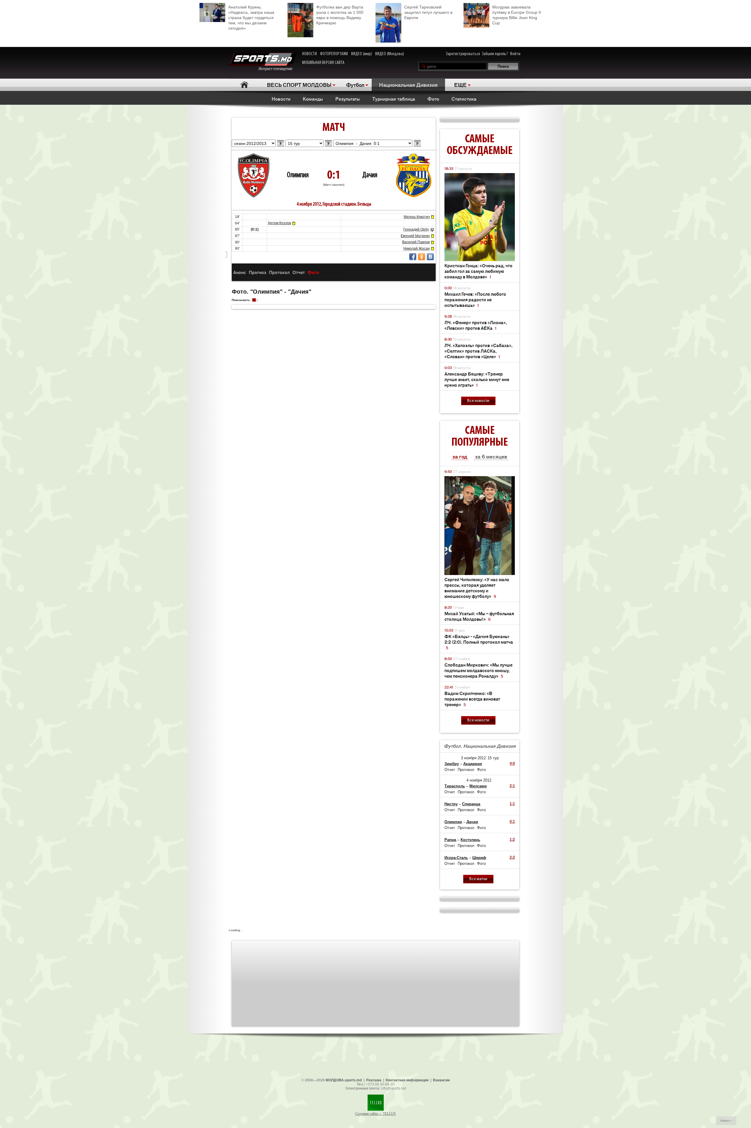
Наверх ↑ (726, 1120)
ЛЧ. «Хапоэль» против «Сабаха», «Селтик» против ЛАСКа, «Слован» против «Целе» (478, 350)
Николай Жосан (416, 248)
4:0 (512, 763)
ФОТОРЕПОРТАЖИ (334, 54)
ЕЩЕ (460, 84)
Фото (433, 98)
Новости (281, 98)
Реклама (373, 1080)
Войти (515, 54)
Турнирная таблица (393, 98)
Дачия (369, 175)
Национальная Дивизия (408, 84)
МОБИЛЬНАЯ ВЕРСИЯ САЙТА (323, 62)
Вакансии (441, 1080)
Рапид (450, 840)
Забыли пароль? (495, 54)
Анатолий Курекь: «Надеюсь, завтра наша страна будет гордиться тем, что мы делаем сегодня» (251, 18)
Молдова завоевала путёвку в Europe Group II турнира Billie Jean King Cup (516, 15)
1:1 (512, 803)
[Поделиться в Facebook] (412, 256)
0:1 (512, 821)
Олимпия (298, 175)
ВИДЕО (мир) (361, 54)
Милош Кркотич (417, 217)
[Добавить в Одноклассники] (421, 256)
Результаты (347, 98)
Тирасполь (454, 786)
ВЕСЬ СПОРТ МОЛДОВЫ (299, 84)
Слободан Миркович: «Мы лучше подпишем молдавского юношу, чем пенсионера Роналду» (478, 670)
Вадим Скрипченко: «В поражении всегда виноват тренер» (472, 698)
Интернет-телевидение (277, 69)
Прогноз (257, 272)
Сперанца (471, 804)
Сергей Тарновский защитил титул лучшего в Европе (428, 12)
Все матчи (478, 879)
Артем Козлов (279, 223)
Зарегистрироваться (463, 54)
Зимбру (451, 764)
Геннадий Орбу (416, 229)
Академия (472, 764)
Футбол (355, 84)
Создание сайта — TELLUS (375, 1114)
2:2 (512, 857)
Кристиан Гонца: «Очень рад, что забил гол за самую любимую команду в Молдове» (478, 271)
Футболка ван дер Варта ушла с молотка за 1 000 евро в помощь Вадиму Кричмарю (339, 15)
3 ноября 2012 (473, 758)
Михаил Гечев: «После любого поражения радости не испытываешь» (475, 299)
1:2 (512, 839)
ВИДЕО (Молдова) (389, 54)
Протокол (279, 272)
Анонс (239, 272)
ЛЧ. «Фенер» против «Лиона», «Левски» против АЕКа (475, 325)
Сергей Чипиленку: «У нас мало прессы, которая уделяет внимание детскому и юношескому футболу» (476, 587)
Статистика (463, 98)
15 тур (493, 758)
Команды (313, 98)
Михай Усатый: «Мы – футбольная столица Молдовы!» (479, 616)
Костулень (470, 840)
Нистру (451, 804)
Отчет (298, 272)
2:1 (512, 786)
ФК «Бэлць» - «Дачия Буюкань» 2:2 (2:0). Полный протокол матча (478, 641)
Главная (244, 84)
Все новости (478, 401)
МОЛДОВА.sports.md (344, 1080)
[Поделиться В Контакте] (430, 256)
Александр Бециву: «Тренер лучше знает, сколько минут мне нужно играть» (476, 379)
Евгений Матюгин (415, 236)
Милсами (478, 786)
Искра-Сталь (456, 857)
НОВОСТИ (309, 54)
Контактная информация (407, 1080)
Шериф (479, 857)
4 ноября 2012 (478, 780)
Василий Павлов (416, 242)
